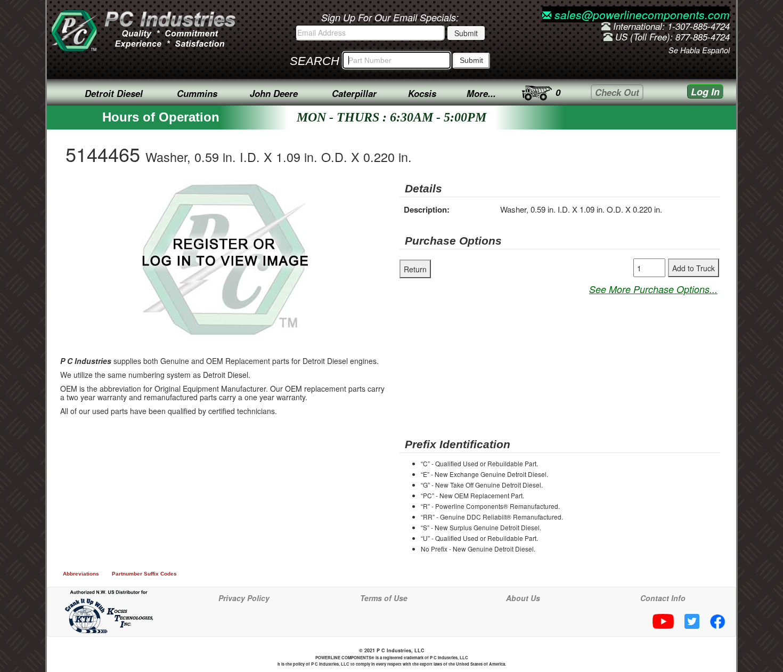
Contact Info (663, 598)
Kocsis (422, 93)
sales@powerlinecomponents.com (640, 14)
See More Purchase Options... (653, 289)
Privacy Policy (244, 598)
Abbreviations (81, 574)
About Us (523, 598)
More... (481, 93)
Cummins (197, 93)
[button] (320, 190)
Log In (705, 92)
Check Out (617, 92)
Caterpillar (354, 93)
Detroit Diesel (114, 93)
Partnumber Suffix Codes (144, 574)
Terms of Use (383, 598)
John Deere (274, 93)
